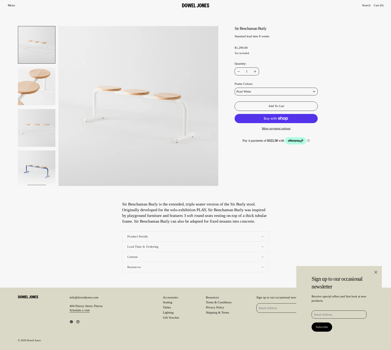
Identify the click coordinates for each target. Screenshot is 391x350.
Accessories (170, 297)
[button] (37, 45)
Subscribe (322, 327)
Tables (167, 307)
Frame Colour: (244, 83)
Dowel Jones (34, 340)
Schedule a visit (80, 310)
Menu (11, 5)
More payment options (276, 128)
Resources (212, 297)
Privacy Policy (215, 307)
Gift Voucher (171, 317)
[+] (255, 71)
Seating (167, 302)
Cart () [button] (378, 5)
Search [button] (366, 5)
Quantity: (240, 63)
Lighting (168, 312)
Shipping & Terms (217, 312)
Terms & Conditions (219, 302)
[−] (239, 71)
